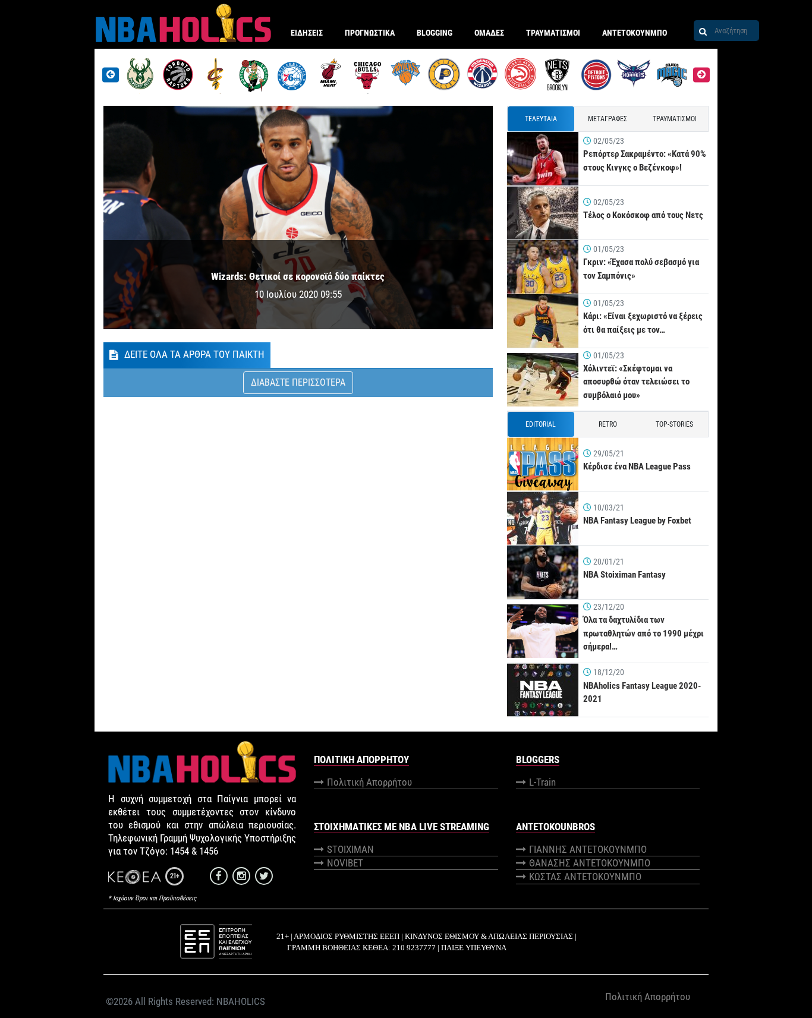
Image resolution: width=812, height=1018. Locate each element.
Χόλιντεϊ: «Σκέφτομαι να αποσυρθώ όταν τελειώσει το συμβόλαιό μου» (636, 382)
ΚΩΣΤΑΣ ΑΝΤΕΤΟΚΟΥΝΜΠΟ (585, 877)
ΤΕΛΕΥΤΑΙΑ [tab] (541, 119)
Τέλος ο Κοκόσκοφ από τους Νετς (643, 215)
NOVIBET (345, 863)
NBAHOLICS (240, 1001)
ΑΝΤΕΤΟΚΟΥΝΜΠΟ (634, 32)
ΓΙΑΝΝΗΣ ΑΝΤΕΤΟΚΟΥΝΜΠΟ (588, 849)
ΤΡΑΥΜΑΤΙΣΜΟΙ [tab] (675, 119)
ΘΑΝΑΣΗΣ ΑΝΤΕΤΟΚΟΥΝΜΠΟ (589, 863)
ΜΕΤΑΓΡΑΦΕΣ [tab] (607, 119)
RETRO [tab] (608, 424)
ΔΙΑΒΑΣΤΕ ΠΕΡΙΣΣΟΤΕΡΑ (298, 382)
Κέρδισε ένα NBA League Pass (637, 466)
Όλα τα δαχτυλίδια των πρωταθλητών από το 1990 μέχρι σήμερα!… (643, 633)
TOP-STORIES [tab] (674, 424)
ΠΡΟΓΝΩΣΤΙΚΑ (370, 32)
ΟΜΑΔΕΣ (489, 32)
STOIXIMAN (350, 849)
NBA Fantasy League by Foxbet (637, 520)
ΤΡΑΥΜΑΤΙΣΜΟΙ (553, 32)
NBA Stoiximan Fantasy (624, 574)
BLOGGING (434, 32)
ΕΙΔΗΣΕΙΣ (307, 32)
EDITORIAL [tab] (540, 424)
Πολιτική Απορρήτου (369, 782)
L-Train (542, 782)
